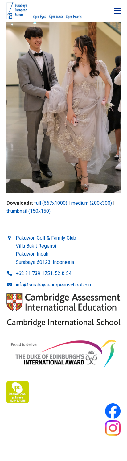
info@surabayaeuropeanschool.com (54, 285)
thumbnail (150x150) (28, 211)
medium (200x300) (91, 203)
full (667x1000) (50, 203)
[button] (117, 11)
